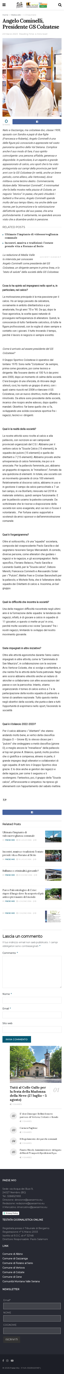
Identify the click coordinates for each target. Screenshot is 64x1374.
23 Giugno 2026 (25, 875)
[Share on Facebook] (37, 121)
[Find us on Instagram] (7, 1361)
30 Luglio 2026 (25, 840)
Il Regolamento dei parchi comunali (38, 1138)
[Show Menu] (4, 5)
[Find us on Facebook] (3, 1361)
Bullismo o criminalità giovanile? (20, 870)
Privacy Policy (12, 1213)
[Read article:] (53, 916)
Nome (7, 993)
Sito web (7, 1023)
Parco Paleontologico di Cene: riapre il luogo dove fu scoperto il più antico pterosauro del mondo (22, 893)
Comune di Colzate (13, 1272)
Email (6, 1008)
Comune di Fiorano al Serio (17, 1263)
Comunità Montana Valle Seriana (21, 1281)
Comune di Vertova (13, 1267)
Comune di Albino (12, 1253)
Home (5, 15)
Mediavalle (16, 15)
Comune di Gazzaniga (15, 1258)
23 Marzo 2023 (10, 34)
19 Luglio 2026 (24, 859)
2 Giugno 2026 (24, 913)
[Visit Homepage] (19, 5)
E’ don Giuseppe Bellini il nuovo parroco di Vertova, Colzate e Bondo (39, 1115)
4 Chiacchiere (29, 15)
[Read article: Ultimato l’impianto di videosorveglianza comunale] (53, 836)
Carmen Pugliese (29, 1128)
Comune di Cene (12, 1276)
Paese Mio (10, 840)
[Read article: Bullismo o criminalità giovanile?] (53, 875)
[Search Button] (60, 5)
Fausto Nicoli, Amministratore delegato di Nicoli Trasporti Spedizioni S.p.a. (40, 1151)
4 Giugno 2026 (24, 901)
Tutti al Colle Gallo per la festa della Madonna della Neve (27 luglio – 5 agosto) (28, 1093)
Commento (10, 952)
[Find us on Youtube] (12, 1361)
